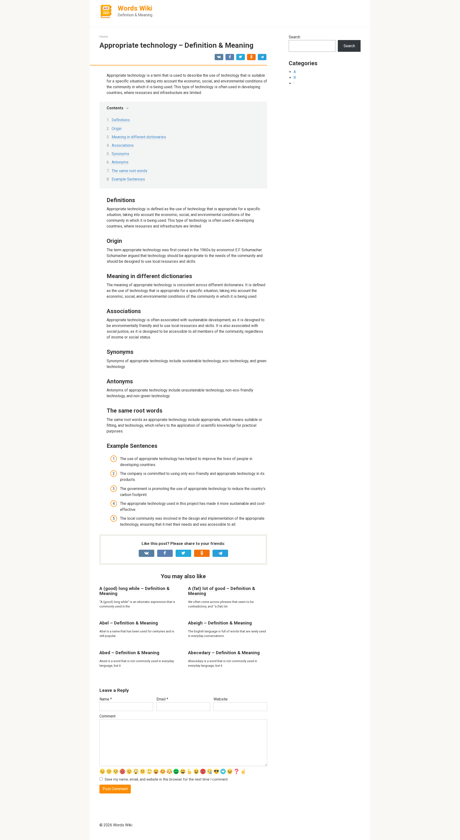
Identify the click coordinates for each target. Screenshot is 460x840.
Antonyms (120, 162)
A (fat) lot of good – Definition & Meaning (221, 591)
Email (162, 699)
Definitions (121, 120)
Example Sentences (128, 179)
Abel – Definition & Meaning (128, 623)
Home (103, 36)
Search (294, 37)
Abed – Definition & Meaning (129, 652)
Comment (107, 716)
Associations (123, 145)
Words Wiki (135, 8)
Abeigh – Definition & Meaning (220, 623)
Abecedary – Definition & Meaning (224, 652)
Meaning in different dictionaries (139, 137)
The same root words (129, 171)
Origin (116, 128)
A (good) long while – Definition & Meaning (134, 591)
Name (105, 699)
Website (220, 699)
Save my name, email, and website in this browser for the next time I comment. (166, 779)
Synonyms (120, 154)
